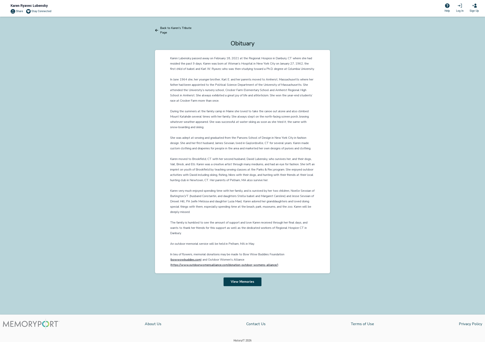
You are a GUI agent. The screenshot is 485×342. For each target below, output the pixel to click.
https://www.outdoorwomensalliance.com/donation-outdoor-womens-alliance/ (224, 265)
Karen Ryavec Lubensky (29, 5)
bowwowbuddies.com (186, 260)
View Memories (242, 282)
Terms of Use (362, 323)
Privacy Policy (470, 323)
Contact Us (256, 323)
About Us (153, 323)
